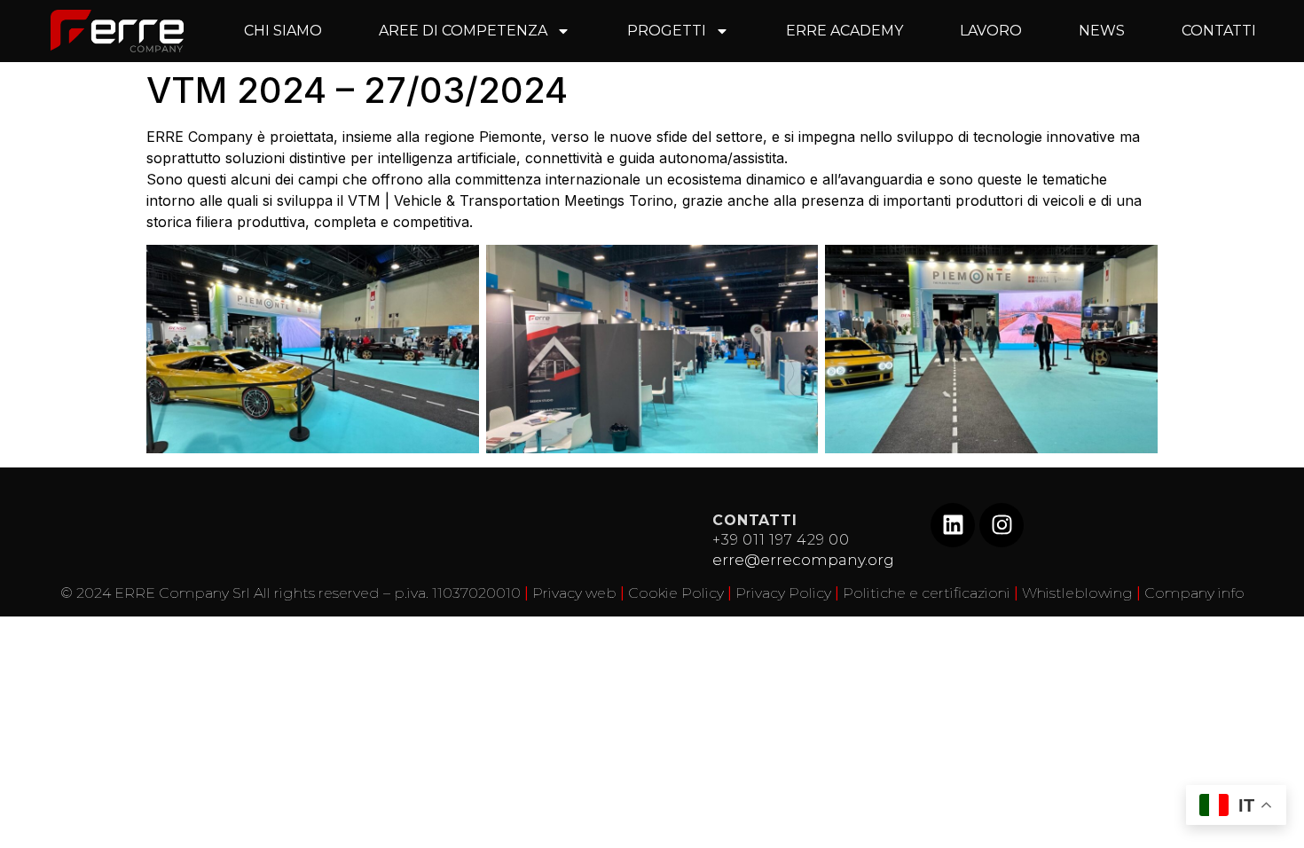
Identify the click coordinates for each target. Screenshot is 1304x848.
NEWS (1102, 30)
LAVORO (991, 30)
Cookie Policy (676, 593)
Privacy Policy (783, 593)
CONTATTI (1219, 30)
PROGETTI (666, 30)
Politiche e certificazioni (926, 593)
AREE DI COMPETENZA (463, 30)
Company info (1194, 593)
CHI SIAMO (283, 30)
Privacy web (574, 593)
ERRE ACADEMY (844, 30)
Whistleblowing (1077, 593)
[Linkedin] (953, 525)
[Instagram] (1001, 525)
